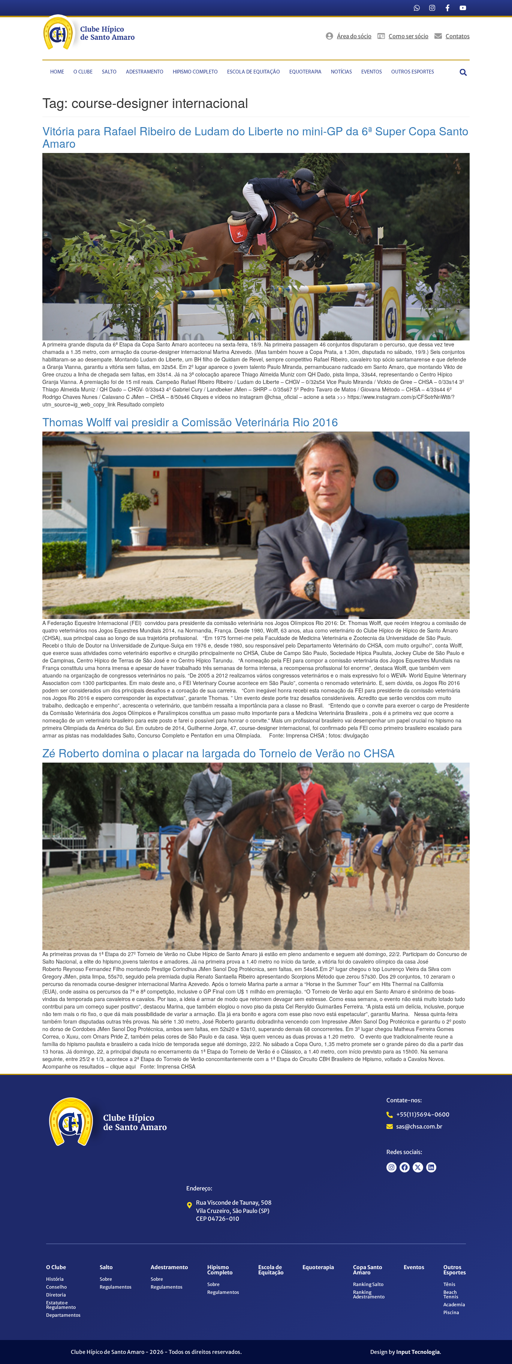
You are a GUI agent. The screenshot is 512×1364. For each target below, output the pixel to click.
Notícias (341, 72)
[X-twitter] (418, 1167)
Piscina (451, 1312)
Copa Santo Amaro (367, 1270)
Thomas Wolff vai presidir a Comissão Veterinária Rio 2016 (190, 422)
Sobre (106, 1279)
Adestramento (144, 72)
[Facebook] (405, 1167)
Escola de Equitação (253, 72)
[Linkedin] (431, 1167)
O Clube (83, 72)
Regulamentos (116, 1287)
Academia (454, 1304)
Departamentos (63, 1315)
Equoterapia (305, 72)
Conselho (56, 1287)
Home (57, 72)
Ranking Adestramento (369, 1294)
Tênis (449, 1284)
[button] (463, 72)
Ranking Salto (368, 1284)
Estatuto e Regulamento (61, 1305)
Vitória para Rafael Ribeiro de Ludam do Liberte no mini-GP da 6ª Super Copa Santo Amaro (255, 137)
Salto (109, 72)
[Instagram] (432, 8)
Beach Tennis (450, 1294)
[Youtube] (463, 8)
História (55, 1279)
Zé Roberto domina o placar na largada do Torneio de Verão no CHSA (218, 753)
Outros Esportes (412, 72)
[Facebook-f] (447, 8)
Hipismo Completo (195, 72)
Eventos (371, 72)
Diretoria (56, 1295)
